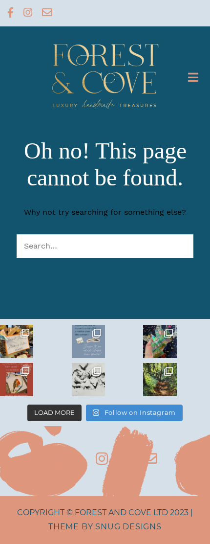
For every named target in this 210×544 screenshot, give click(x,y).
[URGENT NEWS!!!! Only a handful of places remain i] (88, 341)
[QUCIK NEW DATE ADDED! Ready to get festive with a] (16, 379)
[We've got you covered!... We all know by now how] (16, 341)
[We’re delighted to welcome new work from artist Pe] (159, 379)
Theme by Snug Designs (105, 526)
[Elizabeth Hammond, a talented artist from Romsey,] (88, 379)
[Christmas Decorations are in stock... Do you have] (159, 341)
